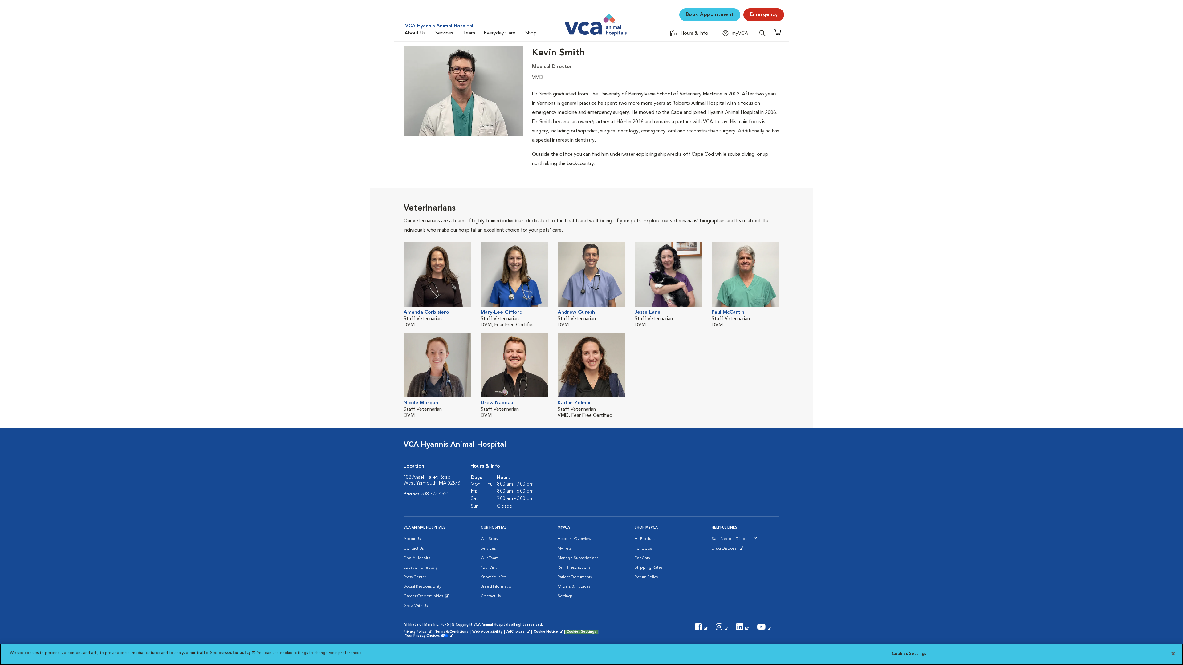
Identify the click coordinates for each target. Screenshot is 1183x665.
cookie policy (240, 653)
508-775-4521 (435, 494)
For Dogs (643, 548)
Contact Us (414, 548)
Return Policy (646, 577)
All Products (645, 539)
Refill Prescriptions (574, 568)
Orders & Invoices (574, 587)
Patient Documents (575, 577)
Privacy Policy (418, 632)
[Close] (1173, 653)
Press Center (415, 577)
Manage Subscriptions (578, 558)
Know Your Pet (493, 577)
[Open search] (764, 33)
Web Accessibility (487, 632)
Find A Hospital (417, 558)
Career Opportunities (424, 597)
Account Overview (574, 539)
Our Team (489, 558)
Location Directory (420, 568)
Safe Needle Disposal (732, 540)
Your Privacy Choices (424, 636)
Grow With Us (416, 606)
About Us (414, 33)
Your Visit (489, 568)
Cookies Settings (581, 632)
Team (469, 33)
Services (444, 33)
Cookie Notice (548, 632)
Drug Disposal (727, 549)
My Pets (564, 548)
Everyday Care (499, 33)
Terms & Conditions (451, 632)
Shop (531, 33)
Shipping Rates (648, 568)
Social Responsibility (422, 587)
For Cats (642, 558)
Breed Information (497, 587)
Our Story (489, 539)
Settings (565, 596)
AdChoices (518, 632)
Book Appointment (710, 14)
